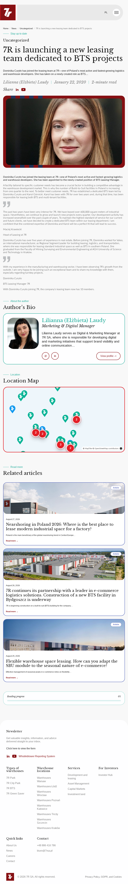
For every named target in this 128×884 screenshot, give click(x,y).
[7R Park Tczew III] (58, 387)
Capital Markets (76, 789)
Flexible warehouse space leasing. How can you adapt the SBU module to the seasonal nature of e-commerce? (62, 663)
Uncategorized (26, 28)
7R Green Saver (15, 793)
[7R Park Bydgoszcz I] (52, 401)
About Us (11, 845)
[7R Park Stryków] (65, 419)
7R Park (10, 777)
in (55, 356)
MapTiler (88, 448)
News (14, 28)
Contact (10, 861)
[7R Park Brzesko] (74, 445)
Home (5, 28)
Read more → (12, 541)
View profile (108, 356)
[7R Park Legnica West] (36, 427)
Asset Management (78, 783)
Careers (10, 856)
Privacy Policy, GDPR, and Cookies (103, 876)
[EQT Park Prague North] (20, 440)
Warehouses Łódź (47, 786)
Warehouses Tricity (47, 814)
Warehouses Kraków (48, 828)
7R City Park (13, 783)
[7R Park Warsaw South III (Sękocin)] (77, 415)
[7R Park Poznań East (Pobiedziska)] (45, 413)
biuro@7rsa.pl (45, 850)
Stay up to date (18, 33)
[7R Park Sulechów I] (31, 416)
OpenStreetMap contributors (106, 448)
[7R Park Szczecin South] (21, 397)
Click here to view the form (20, 748)
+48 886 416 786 (46, 845)
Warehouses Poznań (48, 800)
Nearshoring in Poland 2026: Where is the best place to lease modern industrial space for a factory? (59, 526)
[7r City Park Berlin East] (12, 409)
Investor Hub (105, 775)
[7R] (8, 12)
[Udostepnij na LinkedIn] (17, 90)
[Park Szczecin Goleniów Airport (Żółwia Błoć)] (24, 394)
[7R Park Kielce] (73, 434)
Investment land (76, 794)
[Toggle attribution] (121, 448)
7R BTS (10, 788)
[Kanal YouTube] (23, 90)
